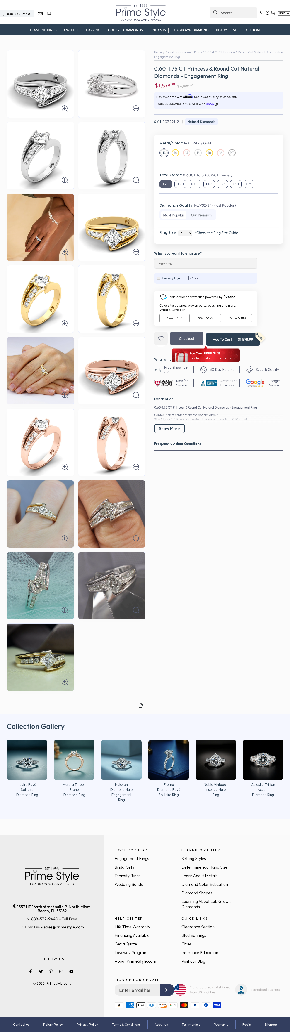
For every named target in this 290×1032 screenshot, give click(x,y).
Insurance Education (199, 952)
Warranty (221, 1024)
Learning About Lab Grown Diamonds (206, 904)
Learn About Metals (199, 875)
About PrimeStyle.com (135, 961)
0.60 (166, 184)
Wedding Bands (129, 884)
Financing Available (132, 935)
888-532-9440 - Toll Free (53, 918)
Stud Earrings (193, 935)
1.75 (249, 184)
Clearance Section (198, 926)
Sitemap (271, 1024)
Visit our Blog (193, 961)
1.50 (235, 184)
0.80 (195, 184)
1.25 (222, 184)
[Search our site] (215, 12)
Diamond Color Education (204, 884)
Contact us (21, 1024)
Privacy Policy (87, 1024)
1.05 (209, 184)
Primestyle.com (58, 983)
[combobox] (228, 12)
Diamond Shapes (196, 892)
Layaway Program (131, 952)
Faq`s (246, 1024)
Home (158, 52)
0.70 (180, 184)
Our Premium (201, 215)
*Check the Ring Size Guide (216, 232)
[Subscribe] (167, 990)
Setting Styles (193, 858)
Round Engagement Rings (183, 52)
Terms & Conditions (126, 1024)
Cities (186, 944)
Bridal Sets (124, 867)
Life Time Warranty (132, 926)
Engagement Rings (132, 858)
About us (161, 1024)
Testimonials (191, 1024)
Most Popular (173, 215)
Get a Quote (126, 944)
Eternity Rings (127, 875)
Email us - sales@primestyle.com (54, 927)
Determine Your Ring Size (204, 867)
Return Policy (53, 1024)
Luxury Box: (172, 278)
